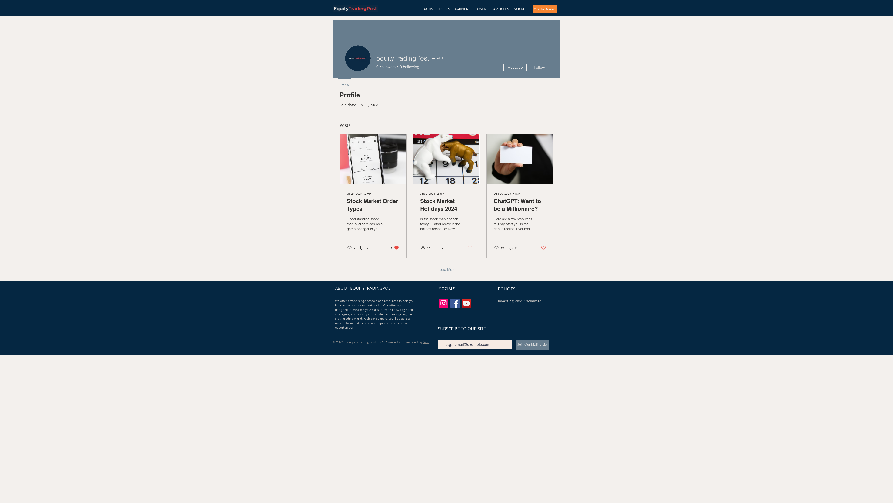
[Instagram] (443, 303)
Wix (426, 342)
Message (515, 67)
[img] (355, 11)
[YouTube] (466, 303)
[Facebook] (455, 303)
